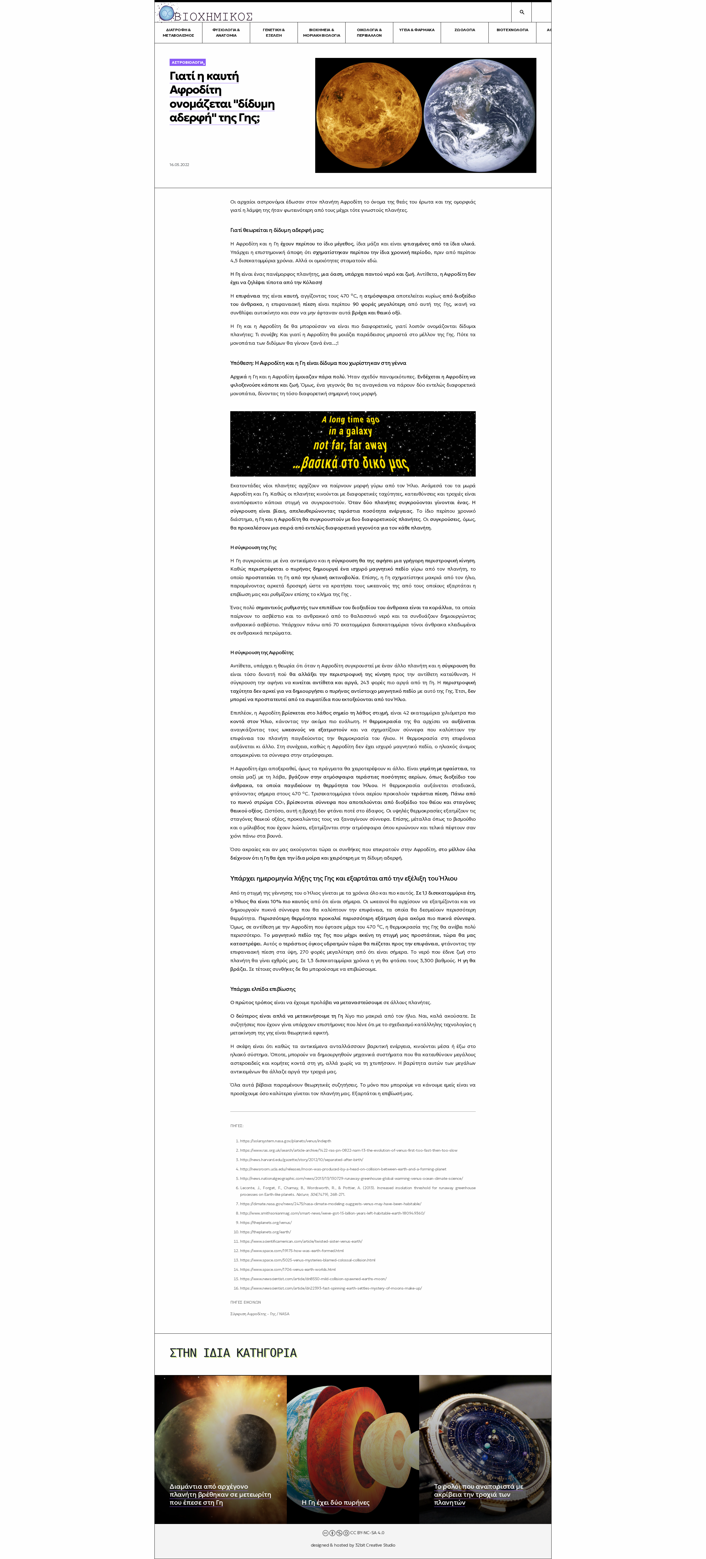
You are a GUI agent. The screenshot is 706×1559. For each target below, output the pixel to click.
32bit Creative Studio (375, 1545)
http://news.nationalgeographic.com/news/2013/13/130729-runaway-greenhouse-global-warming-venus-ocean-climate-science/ (351, 1178)
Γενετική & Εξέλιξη (274, 32)
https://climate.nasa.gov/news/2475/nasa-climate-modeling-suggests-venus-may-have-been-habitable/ (330, 1203)
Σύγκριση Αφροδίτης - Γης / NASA (260, 1313)
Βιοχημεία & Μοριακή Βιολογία (321, 32)
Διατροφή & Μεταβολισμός (178, 32)
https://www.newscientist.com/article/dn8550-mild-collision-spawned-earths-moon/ (313, 1278)
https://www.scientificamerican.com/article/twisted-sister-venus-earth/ (301, 1241)
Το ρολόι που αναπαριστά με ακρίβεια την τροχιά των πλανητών (478, 1494)
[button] (541, 12)
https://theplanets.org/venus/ (266, 1222)
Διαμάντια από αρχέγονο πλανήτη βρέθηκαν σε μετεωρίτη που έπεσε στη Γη (220, 1494)
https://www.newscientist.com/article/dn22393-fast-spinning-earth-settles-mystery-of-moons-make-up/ (331, 1288)
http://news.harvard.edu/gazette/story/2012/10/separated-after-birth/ (301, 1159)
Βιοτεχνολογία (512, 29)
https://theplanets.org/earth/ (265, 1231)
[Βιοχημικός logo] (204, 12)
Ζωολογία (464, 29)
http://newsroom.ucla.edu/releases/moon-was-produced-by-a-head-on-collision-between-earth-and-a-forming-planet (343, 1169)
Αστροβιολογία (188, 62)
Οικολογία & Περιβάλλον (369, 32)
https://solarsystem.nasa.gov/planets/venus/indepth (285, 1140)
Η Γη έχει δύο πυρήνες (336, 1502)
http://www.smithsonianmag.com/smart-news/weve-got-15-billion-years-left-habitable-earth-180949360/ (332, 1213)
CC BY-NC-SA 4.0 (366, 1532)
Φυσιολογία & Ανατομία (226, 32)
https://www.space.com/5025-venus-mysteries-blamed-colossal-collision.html (307, 1260)
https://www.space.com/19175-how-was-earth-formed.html (292, 1250)
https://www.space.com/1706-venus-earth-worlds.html (288, 1269)
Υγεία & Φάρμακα (416, 29)
